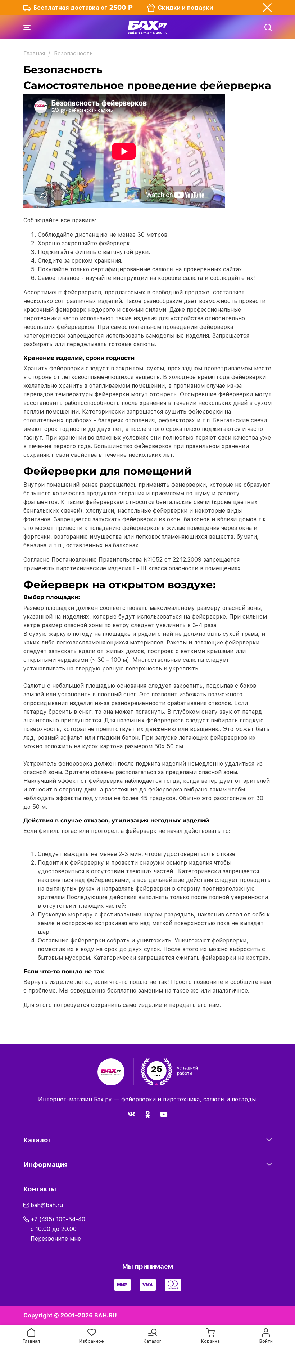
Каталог (37, 1140)
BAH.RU (105, 1315)
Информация (45, 1164)
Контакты (39, 1189)
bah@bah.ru (47, 1205)
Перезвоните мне (56, 1238)
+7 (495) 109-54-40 (58, 1219)
